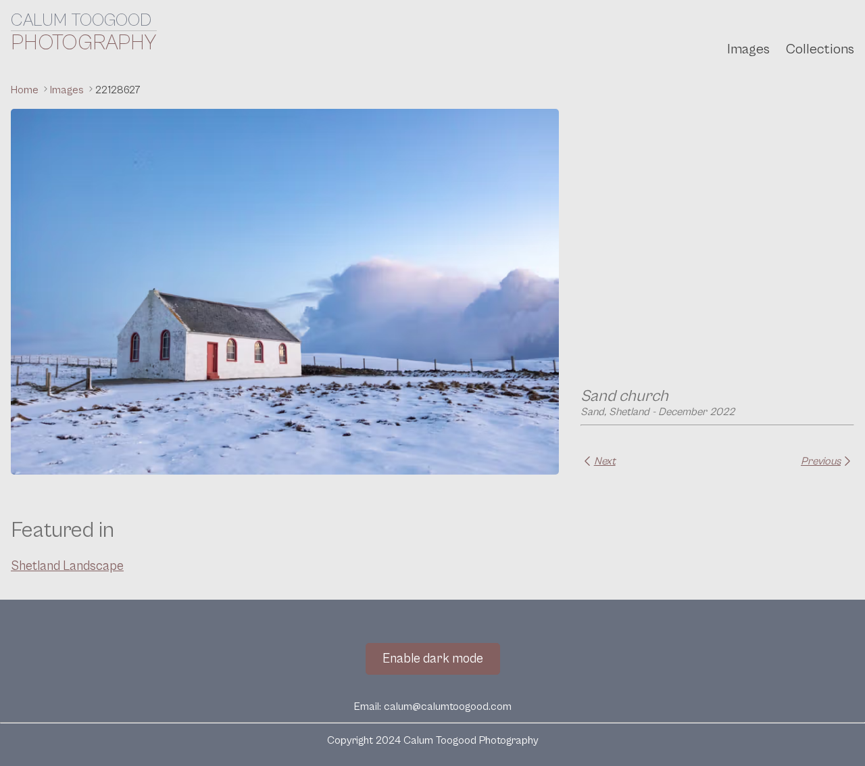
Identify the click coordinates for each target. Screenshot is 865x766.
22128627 (118, 90)
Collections (820, 49)
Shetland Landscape (67, 565)
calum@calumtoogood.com (448, 706)
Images (748, 49)
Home (26, 90)
